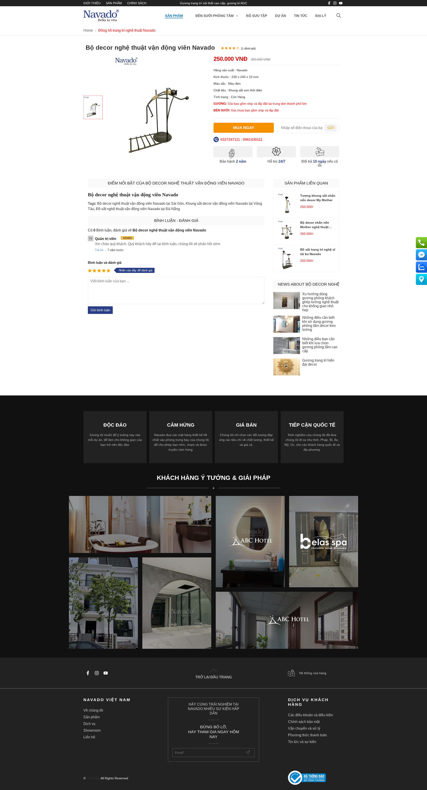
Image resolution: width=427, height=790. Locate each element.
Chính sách (136, 3)
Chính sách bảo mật (304, 722)
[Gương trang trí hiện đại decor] (286, 367)
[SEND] (248, 752)
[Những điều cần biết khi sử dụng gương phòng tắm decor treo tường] (286, 325)
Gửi (330, 128)
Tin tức (300, 16)
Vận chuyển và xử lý (304, 728)
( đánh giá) (248, 48)
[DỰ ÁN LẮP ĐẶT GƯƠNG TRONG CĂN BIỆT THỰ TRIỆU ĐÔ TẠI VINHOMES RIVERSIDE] (176, 603)
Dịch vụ (89, 724)
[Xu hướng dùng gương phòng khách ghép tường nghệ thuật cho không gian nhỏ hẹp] (286, 301)
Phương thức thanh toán (307, 735)
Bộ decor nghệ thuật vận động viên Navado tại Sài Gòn (140, 203)
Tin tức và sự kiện (302, 742)
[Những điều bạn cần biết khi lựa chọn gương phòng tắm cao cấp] (286, 346)
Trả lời (99, 250)
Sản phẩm (114, 3)
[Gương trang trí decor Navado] (101, 15)
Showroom (92, 730)
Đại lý (320, 16)
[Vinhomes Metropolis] (250, 541)
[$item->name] (287, 620)
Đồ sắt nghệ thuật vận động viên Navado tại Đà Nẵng (138, 209)
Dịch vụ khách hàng (308, 702)
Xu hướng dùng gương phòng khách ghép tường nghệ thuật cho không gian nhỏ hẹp (320, 302)
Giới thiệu (92, 3)
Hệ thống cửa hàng (312, 673)
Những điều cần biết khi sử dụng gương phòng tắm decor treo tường (319, 324)
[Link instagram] (335, 3)
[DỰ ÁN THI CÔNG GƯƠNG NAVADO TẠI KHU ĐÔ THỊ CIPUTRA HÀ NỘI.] (103, 603)
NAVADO (93, 778)
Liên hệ (89, 737)
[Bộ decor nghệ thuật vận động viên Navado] (93, 107)
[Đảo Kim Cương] (140, 524)
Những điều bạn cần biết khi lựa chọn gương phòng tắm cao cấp (319, 345)
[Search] (339, 16)
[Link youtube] (329, 3)
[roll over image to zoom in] (157, 107)
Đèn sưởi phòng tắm (214, 16)
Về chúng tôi (93, 710)
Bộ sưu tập (256, 16)
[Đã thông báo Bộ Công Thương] (316, 778)
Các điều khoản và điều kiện (310, 715)
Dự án (280, 16)
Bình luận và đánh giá (104, 262)
